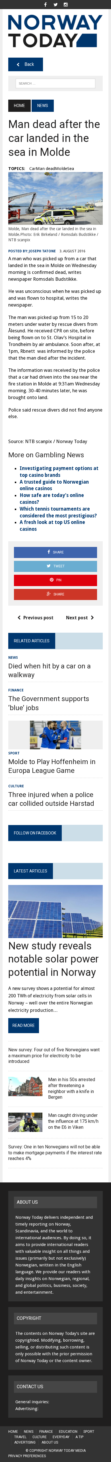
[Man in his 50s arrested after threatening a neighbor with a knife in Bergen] (25, 1092)
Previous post (38, 617)
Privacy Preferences (27, 1456)
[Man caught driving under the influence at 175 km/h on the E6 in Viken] (25, 1128)
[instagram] (65, 4)
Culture (16, 786)
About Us (50, 1442)
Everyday (61, 1437)
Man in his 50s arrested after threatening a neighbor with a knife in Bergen (71, 1088)
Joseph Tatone (42, 251)
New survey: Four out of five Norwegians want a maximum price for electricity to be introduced (54, 1055)
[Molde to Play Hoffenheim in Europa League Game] (55, 745)
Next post (77, 617)
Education (68, 1432)
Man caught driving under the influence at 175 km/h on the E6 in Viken (73, 1121)
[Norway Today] (55, 31)
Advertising (25, 1442)
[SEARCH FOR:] (55, 83)
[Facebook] (45, 4)
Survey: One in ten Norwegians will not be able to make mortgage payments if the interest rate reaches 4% (55, 1152)
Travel (20, 1437)
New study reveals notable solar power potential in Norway (53, 959)
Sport (14, 753)
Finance (16, 690)
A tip (79, 1437)
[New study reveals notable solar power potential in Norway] (55, 934)
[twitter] (55, 4)
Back (29, 64)
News (13, 658)
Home (13, 1432)
